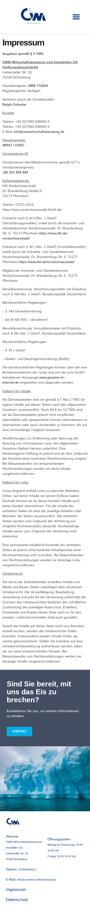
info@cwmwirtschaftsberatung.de (39, 132)
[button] (76, 17)
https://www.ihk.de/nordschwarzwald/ (46, 262)
